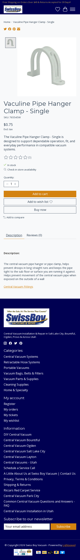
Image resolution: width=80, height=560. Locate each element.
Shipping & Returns (17, 485)
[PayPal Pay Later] (56, 553)
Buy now (40, 210)
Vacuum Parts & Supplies (21, 379)
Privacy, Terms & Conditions (23, 479)
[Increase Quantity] (15, 184)
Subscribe (63, 526)
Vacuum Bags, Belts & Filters (23, 373)
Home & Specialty (16, 390)
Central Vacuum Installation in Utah (28, 511)
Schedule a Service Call (19, 468)
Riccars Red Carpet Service (22, 490)
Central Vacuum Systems (21, 357)
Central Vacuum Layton (20, 457)
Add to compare (15, 217)
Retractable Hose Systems (22, 362)
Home (7, 22)
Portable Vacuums (16, 368)
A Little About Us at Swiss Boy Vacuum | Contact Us (40, 474)
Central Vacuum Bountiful (22, 440)
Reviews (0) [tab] (34, 235)
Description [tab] (14, 235)
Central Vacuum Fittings (18, 286)
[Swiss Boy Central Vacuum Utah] (13, 9)
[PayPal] (44, 553)
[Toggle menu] (72, 9)
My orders (11, 409)
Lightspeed (69, 545)
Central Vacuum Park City (21, 496)
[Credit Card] (38, 553)
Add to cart (40, 194)
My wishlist (11, 421)
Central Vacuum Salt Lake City (24, 451)
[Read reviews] (16, 157)
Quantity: (9, 177)
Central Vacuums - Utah (20, 462)
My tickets (11, 415)
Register (9, 404)
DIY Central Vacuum (17, 434)
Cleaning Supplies (16, 384)
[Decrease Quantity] (7, 184)
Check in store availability (21, 169)
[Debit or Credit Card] (50, 553)
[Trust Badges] (23, 554)
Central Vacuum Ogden (20, 446)
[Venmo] (62, 553)
